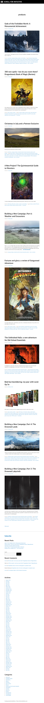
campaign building (18, 153)
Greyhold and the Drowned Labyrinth (24, 152)
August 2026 (8, 580)
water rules (28, 520)
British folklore (13, 153)
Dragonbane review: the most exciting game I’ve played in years (19, 565)
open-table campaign (13, 459)
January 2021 (8, 661)
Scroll (6, 560)
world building (23, 58)
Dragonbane (7, 113)
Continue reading (26, 249)
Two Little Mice (22, 329)
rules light (35, 327)
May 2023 (7, 625)
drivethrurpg (26, 153)
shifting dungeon (14, 520)
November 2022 (9, 632)
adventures (9, 58)
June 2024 (7, 608)
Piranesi (25, 372)
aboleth (36, 516)
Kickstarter (33, 60)
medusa (38, 370)
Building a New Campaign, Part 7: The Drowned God (14, 548)
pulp (21, 327)
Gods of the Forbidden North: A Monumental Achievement (17, 24)
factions (14, 60)
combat (34, 203)
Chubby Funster (19, 59)
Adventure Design (32, 58)
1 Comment (31, 329)
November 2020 (9, 663)
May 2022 (7, 640)
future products (7, 205)
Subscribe (8, 536)
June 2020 (7, 670)
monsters (22, 154)
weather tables (12, 460)
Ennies (12, 60)
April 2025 (8, 598)
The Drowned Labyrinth (31, 459)
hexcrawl (26, 60)
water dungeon (7, 373)
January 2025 (8, 600)
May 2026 (7, 584)
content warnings (25, 59)
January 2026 (8, 587)
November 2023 (9, 617)
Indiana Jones (7, 327)
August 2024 (8, 605)
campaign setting (7, 59)
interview (30, 60)
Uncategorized (8, 692)
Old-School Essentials (33, 154)
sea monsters (16, 155)
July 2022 (7, 638)
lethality (36, 60)
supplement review (8, 115)
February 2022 (8, 644)
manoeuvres (31, 414)
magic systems (24, 113)
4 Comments (19, 415)
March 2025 (8, 599)
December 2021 (9, 647)
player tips (8, 690)
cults (8, 370)
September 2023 (9, 620)
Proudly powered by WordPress (10, 701)
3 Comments (32, 520)
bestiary (31, 203)
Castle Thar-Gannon (13, 59)
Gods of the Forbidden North (20, 60)
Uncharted (27, 329)
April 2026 (8, 585)
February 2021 (8, 659)
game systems (10, 112)
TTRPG (31, 155)
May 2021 (7, 656)
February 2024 (8, 613)
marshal (34, 414)
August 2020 (8, 667)
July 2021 (7, 653)
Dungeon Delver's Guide (17, 413)
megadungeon (18, 154)
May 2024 (7, 609)
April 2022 (8, 641)
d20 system (11, 413)
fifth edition (30, 413)
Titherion (13, 63)
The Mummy (11, 329)
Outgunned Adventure (16, 327)
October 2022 (8, 634)
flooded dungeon (33, 370)
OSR (5, 155)
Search (6, 552)
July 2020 (7, 668)
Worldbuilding (10, 157)
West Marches (12, 373)
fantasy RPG (11, 113)
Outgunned (11, 327)
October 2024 (8, 603)
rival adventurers (27, 519)
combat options (32, 411)
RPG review (31, 113)
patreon (7, 155)
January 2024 (8, 614)
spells (34, 113)
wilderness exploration (23, 63)
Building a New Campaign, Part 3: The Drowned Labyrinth (20, 470)
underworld (24, 520)
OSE (38, 154)
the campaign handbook (26, 155)
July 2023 (7, 622)
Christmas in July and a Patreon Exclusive (22, 123)
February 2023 (8, 629)
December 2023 (9, 616)
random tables (11, 155)
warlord (15, 415)
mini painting (8, 687)
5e (19, 112)
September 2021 (9, 650)
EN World (22, 413)
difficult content (30, 59)
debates (7, 681)
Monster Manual (12, 205)
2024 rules (20, 411)
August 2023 (8, 621)
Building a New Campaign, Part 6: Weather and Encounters (18, 214)
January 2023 (8, 630)
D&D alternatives (33, 112)
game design (19, 113)
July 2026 (7, 581)
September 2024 (9, 604)
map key (31, 457)
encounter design (7, 60)
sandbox (6, 63)
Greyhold (11, 154)
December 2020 (9, 662)
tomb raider (15, 329)
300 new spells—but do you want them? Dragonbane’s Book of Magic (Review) (21, 73)
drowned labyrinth (31, 153)
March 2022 (8, 643)
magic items (26, 414)
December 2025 (9, 589)
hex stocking (21, 457)
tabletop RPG (10, 63)
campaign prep (7, 517)
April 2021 (8, 657)
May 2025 (7, 596)
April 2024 (8, 611)
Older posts (7, 526)
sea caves (9, 520)
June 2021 (7, 654)
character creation (27, 411)
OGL (36, 414)
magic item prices (21, 414)
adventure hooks (7, 457)
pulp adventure (24, 327)
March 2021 (8, 658)
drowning (19, 517)
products (19, 58)
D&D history (10, 203)
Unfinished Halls (35, 372)
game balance (35, 413)
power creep (7, 415)
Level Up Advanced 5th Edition (13, 414)
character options (28, 112)
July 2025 (7, 594)
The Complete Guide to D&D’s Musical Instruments (17, 570)
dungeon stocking (23, 370)
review (28, 113)
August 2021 (8, 652)
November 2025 (9, 590)
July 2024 (7, 607)
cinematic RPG (27, 326)
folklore (8, 154)
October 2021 (8, 649)
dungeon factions (29, 517)
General (7, 684)
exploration (28, 370)
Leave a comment (30, 63)
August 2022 (8, 636)
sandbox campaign (30, 372)
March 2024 (8, 612)
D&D (22, 153)
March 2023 (8, 627)
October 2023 (8, 618)
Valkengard (17, 63)
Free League (15, 113)
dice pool (30, 326)
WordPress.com (24, 701)
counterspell (7, 413)
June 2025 (7, 595)
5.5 (23, 411)
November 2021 (9, 648)
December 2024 (9, 602)
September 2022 (9, 635)
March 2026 (8, 586)
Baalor (36, 58)
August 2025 (8, 593)
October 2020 (8, 665)
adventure (31, 369)
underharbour (19, 520)
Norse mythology (27, 154)
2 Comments (18, 115)
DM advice (13, 203)
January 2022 (8, 645)
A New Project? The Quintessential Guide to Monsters (14, 546)
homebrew (6, 414)
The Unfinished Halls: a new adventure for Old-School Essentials (21, 338)
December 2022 (9, 631)
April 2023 (8, 626)
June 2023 (7, 623)
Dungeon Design (36, 59)
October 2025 (8, 591)
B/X (34, 369)
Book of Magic (22, 112)
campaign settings (14, 58)
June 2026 (7, 582)
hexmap (28, 457)
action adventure (21, 326)
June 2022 (7, 639)
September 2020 (9, 666)
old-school (11, 372)
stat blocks (20, 155)
